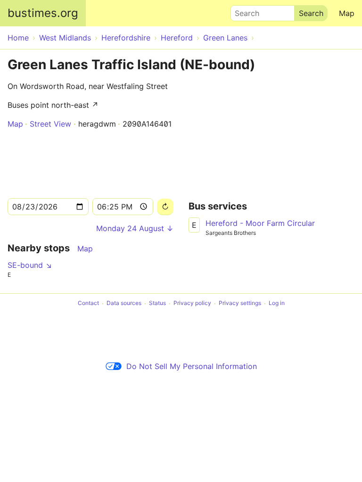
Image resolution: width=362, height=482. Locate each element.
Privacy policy (192, 303)
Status (157, 303)
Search (242, 11)
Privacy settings (240, 303)
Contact (88, 303)
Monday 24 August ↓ (134, 228)
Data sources (124, 303)
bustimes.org (43, 13)
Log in (277, 303)
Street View (50, 124)
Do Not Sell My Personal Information (191, 366)
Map (346, 13)
